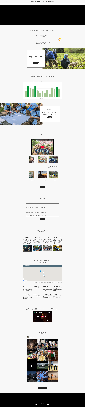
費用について (38, 401)
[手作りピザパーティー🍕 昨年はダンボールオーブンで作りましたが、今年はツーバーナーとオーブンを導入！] (32, 355)
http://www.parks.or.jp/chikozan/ (36, 296)
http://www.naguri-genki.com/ (56, 297)
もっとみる (42, 218)
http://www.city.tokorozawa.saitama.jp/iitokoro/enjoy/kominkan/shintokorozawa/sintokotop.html (47, 289)
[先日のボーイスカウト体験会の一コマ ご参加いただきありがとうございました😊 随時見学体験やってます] (42, 376)
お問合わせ (42, 387)
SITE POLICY (48, 401)
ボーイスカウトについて (32, 401)
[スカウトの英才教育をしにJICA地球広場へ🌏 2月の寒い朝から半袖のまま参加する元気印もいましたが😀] (32, 376)
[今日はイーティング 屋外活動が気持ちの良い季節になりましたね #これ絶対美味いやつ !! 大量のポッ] (42, 355)
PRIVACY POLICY (43, 401)
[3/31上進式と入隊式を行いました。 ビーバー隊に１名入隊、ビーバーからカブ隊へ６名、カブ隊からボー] (53, 366)
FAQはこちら (36, 62)
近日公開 (50, 117)
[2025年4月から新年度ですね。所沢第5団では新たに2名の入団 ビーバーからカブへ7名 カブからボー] (42, 366)
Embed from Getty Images (25, 245)
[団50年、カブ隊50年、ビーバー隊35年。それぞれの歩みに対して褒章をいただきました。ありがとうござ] (53, 355)
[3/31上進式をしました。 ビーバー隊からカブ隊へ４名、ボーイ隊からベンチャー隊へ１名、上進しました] (53, 376)
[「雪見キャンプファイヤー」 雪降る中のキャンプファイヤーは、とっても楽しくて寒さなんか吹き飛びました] (32, 344)
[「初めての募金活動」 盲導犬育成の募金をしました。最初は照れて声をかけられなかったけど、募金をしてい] (42, 344)
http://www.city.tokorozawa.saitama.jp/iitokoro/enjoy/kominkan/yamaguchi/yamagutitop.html (57, 289)
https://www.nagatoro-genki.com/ (46, 297)
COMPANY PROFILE (53, 401)
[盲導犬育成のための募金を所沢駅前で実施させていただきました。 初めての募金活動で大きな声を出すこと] (53, 344)
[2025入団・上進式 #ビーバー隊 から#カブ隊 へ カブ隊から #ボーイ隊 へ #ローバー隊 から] (32, 366)
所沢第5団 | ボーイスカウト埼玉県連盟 (42, 1)
